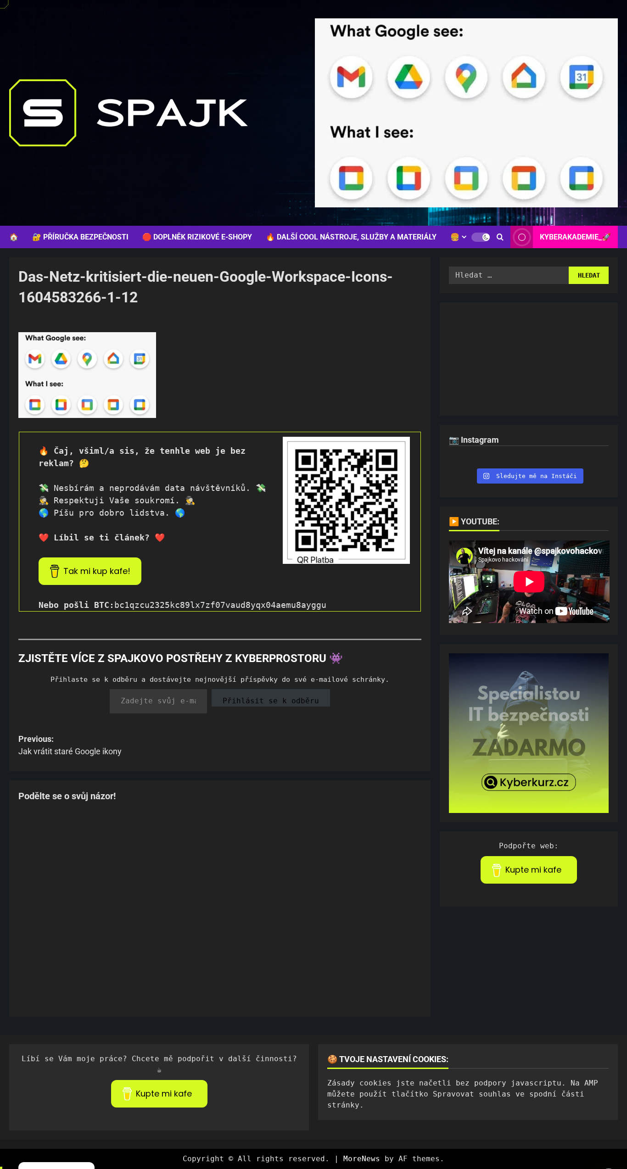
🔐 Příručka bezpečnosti (80, 237)
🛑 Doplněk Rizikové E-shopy (197, 237)
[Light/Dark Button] (480, 237)
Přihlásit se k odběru (271, 700)
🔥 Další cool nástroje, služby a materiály (351, 237)
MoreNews (361, 1158)
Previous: (70, 745)
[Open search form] (500, 237)
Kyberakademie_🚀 (575, 237)
